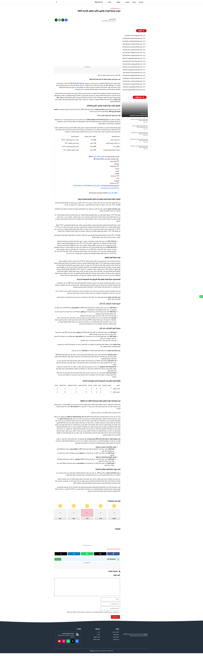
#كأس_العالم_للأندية (98, 179)
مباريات (134, 2)
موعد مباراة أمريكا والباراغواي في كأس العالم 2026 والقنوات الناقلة (128, 110)
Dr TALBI (114, 42)
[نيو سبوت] (146, 2)
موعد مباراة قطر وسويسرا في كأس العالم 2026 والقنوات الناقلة (129, 107)
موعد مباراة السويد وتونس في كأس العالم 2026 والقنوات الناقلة (129, 87)
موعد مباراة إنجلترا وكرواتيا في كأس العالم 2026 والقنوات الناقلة (129, 61)
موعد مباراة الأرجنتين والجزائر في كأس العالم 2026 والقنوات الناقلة (129, 70)
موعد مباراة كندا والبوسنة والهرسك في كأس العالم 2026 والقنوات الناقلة (127, 113)
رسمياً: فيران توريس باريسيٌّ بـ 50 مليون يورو (133, 58)
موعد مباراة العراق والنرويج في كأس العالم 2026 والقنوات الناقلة (129, 73)
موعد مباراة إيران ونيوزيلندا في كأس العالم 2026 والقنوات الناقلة (129, 78)
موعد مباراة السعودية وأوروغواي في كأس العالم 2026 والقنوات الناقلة (128, 81)
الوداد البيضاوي (109, 572)
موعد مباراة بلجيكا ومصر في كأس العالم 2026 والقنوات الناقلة (129, 84)
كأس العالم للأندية (114, 31)
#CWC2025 (86, 208)
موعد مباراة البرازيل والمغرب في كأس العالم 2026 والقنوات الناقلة (129, 104)
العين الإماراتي (117, 572)
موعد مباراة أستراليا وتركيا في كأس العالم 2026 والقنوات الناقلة (129, 95)
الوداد (113, 572)
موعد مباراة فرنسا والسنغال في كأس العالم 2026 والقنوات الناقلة (129, 75)
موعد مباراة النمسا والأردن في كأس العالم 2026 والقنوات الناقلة (129, 67)
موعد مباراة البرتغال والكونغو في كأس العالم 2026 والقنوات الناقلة (128, 64)
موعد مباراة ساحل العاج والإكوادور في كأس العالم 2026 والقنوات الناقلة (127, 93)
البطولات (118, 2)
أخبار (118, 31)
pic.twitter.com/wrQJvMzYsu (110, 211)
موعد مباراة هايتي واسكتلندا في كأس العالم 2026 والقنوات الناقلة (128, 101)
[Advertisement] (101, 16)
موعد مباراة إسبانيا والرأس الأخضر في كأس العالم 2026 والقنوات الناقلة (128, 90)
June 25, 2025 (112, 216)
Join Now (58, 582)
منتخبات (109, 2)
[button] (56, 2)
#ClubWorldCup (82, 208)
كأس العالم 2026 (99, 2)
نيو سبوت (141, 2)
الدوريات (127, 2)
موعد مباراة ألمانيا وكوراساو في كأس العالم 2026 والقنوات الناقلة (129, 98)
